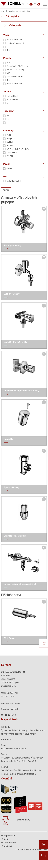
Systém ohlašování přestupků (22, 774)
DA (8, 123)
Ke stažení (5, 758)
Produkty (5, 727)
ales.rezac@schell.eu (10, 704)
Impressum (9, 836)
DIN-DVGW (12, 153)
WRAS (10, 156)
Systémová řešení (9, 730)
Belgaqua (11, 139)
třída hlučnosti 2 (14, 181)
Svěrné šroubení (14, 40)
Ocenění (32, 761)
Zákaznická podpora (21, 758)
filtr (8, 103)
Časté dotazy (37, 758)
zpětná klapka (13, 96)
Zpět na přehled (12, 16)
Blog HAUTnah (8, 749)
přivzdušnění (12, 100)
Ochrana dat (9, 843)
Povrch (6, 164)
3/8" (9, 63)
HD (8, 119)
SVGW (10, 146)
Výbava (7, 92)
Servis (4, 754)
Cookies (7, 846)
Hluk (5, 177)
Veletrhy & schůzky (18, 761)
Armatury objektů (27, 730)
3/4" (8, 50)
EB (8, 116)
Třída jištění (9, 111)
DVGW (10, 142)
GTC (5, 839)
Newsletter (21, 749)
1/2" (8, 47)
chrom (9, 169)
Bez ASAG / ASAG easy (17, 66)
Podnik (4, 767)
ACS (9, 135)
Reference (6, 740)
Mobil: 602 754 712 (9, 693)
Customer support (9, 709)
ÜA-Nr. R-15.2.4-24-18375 (18, 149)
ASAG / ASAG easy (15, 70)
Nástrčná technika (15, 77)
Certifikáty (8, 131)
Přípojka (7, 58)
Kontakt (4, 774)
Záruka (4, 761)
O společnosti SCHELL (11, 771)
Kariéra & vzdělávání (32, 771)
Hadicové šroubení (15, 43)
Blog (3, 745)
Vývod (6, 35)
